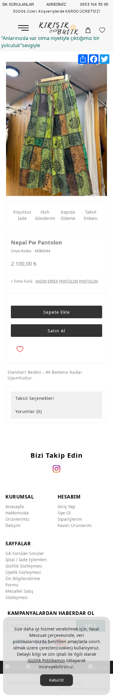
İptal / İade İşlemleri (26, 559)
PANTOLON (68, 281)
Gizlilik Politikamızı (46, 660)
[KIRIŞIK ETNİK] (59, 28)
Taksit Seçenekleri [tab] (34, 398)
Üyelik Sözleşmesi (23, 572)
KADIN (41, 281)
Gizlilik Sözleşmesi (23, 566)
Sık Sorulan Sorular (24, 553)
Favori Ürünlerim (75, 525)
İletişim (12, 525)
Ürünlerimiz (17, 519)
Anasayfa (14, 506)
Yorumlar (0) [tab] (28, 411)
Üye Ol (64, 513)
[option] (56, 129)
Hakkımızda (17, 513)
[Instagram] (56, 468)
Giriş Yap (66, 506)
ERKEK (53, 281)
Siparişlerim (70, 519)
